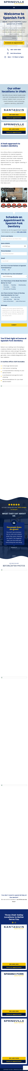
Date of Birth (5, 243)
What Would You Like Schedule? (12, 274)
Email (3, 258)
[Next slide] (26, 537)
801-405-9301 (21, 232)
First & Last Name (7, 236)
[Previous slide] (2, 537)
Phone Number (6, 251)
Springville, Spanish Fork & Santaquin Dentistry (14, 3)
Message (4, 305)
